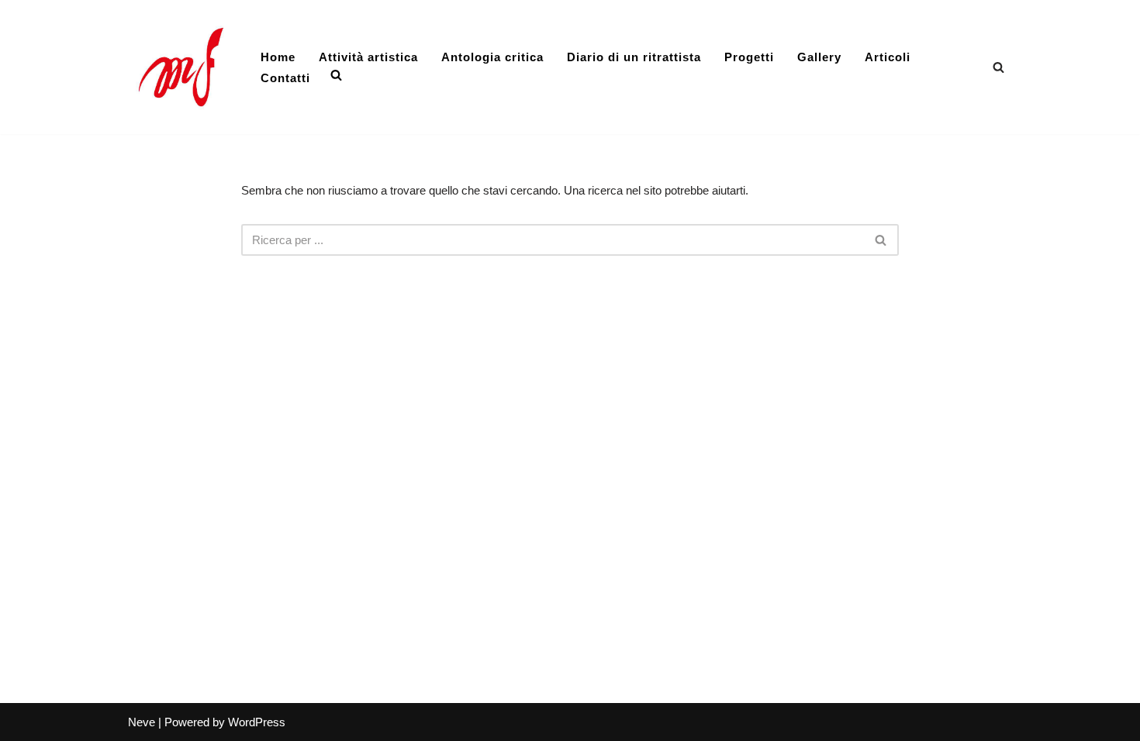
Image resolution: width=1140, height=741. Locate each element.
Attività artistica (368, 57)
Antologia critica (492, 57)
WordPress (256, 722)
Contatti (285, 77)
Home (278, 57)
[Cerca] (998, 67)
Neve (141, 722)
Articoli (887, 57)
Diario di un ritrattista (634, 57)
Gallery (819, 57)
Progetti (749, 57)
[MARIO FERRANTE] (181, 67)
